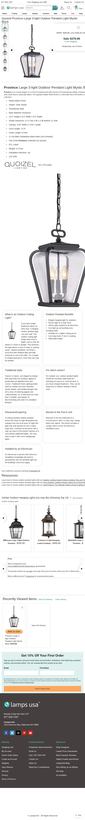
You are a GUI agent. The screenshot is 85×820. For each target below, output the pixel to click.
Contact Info (9, 722)
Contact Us (79, 2)
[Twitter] (12, 733)
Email (6, 668)
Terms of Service (9, 779)
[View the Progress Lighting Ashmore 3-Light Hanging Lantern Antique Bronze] (49, 522)
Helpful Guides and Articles (67, 759)
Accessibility (61, 775)
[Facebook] (6, 733)
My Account (6, 751)
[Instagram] (18, 733)
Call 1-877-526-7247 (37, 755)
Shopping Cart (7, 747)
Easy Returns (7, 767)
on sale (29, 571)
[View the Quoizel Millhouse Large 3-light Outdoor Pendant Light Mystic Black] (16, 522)
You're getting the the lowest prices (21, 566)
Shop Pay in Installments (39, 767)
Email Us (32, 751)
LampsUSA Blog (63, 763)
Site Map (59, 771)
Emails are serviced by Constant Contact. (23, 682)
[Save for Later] (78, 27)
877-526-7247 (6, 2)
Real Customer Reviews (66, 755)
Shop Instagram (62, 747)
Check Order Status (10, 755)
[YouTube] (30, 733)
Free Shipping (71, 42)
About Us (68, 2)
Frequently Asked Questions (40, 747)
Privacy (5, 775)
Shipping (5, 763)
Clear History (60, 599)
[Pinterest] (24, 733)
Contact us (30, 576)
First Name (44, 668)
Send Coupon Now (42, 689)
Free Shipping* (37, 2)
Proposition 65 (34, 471)
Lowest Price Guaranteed (66, 751)
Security (5, 771)
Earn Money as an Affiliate (67, 767)
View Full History (45, 599)
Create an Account (9, 759)
